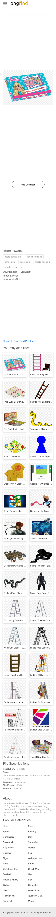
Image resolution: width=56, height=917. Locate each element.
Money (31, 900)
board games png (13, 256)
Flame (31, 826)
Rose (5, 863)
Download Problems (24, 341)
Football (7, 874)
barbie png (10, 261)
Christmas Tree (10, 868)
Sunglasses (8, 836)
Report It (7, 341)
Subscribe (33, 842)
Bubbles (7, 852)
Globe (6, 884)
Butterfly (32, 831)
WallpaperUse (35, 858)
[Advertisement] (28, 42)
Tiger (5, 858)
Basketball (8, 842)
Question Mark (35, 895)
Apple (6, 831)
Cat (30, 836)
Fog (30, 852)
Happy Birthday (10, 879)
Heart (5, 826)
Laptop (31, 847)
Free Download (28, 184)
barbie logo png (42, 261)
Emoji (31, 863)
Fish (30, 879)
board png (25, 261)
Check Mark (34, 868)
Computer (33, 884)
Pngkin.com (9, 895)
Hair (30, 874)
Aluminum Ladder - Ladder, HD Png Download (25, 756)
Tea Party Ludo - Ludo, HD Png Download (23, 429)
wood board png (34, 256)
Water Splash (34, 890)
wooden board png (13, 267)
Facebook (8, 900)
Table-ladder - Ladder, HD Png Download (23, 702)
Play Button (8, 847)
